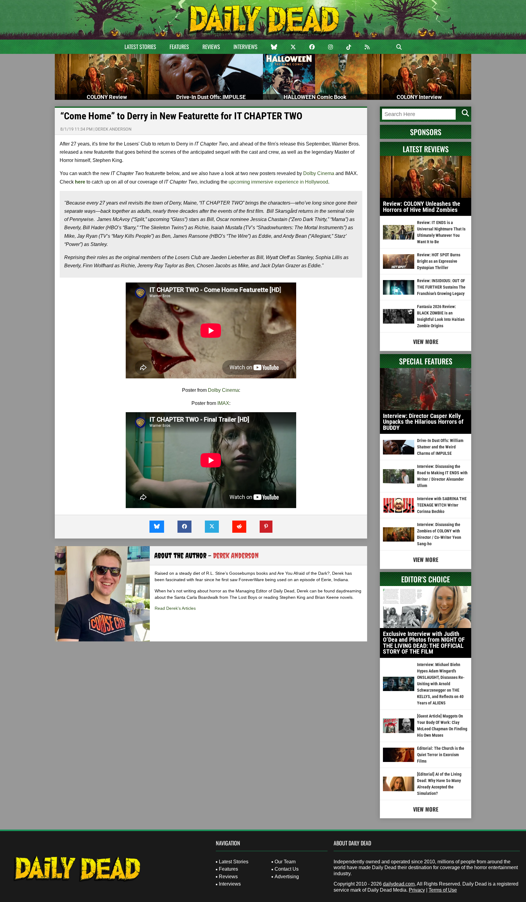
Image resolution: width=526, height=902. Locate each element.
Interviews (245, 47)
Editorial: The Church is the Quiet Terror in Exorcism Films (440, 754)
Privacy (417, 890)
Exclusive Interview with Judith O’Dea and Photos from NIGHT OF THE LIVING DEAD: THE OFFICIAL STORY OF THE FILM (424, 642)
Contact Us (287, 869)
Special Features (425, 361)
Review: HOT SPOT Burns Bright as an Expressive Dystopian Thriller (438, 261)
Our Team (285, 861)
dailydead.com (399, 883)
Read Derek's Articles (175, 608)
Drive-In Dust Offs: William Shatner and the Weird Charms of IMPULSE (440, 447)
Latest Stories (140, 47)
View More (425, 342)
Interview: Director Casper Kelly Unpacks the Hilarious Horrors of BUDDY (423, 421)
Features (179, 47)
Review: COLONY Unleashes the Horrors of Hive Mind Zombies (421, 206)
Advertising (287, 876)
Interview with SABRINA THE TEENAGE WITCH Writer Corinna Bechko (442, 505)
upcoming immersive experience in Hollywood (278, 181)
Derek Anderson (113, 129)
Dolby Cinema (318, 173)
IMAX (223, 403)
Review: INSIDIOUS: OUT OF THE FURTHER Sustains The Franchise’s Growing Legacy (441, 287)
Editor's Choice (425, 579)
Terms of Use (443, 890)
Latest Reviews (426, 148)
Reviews (211, 47)
